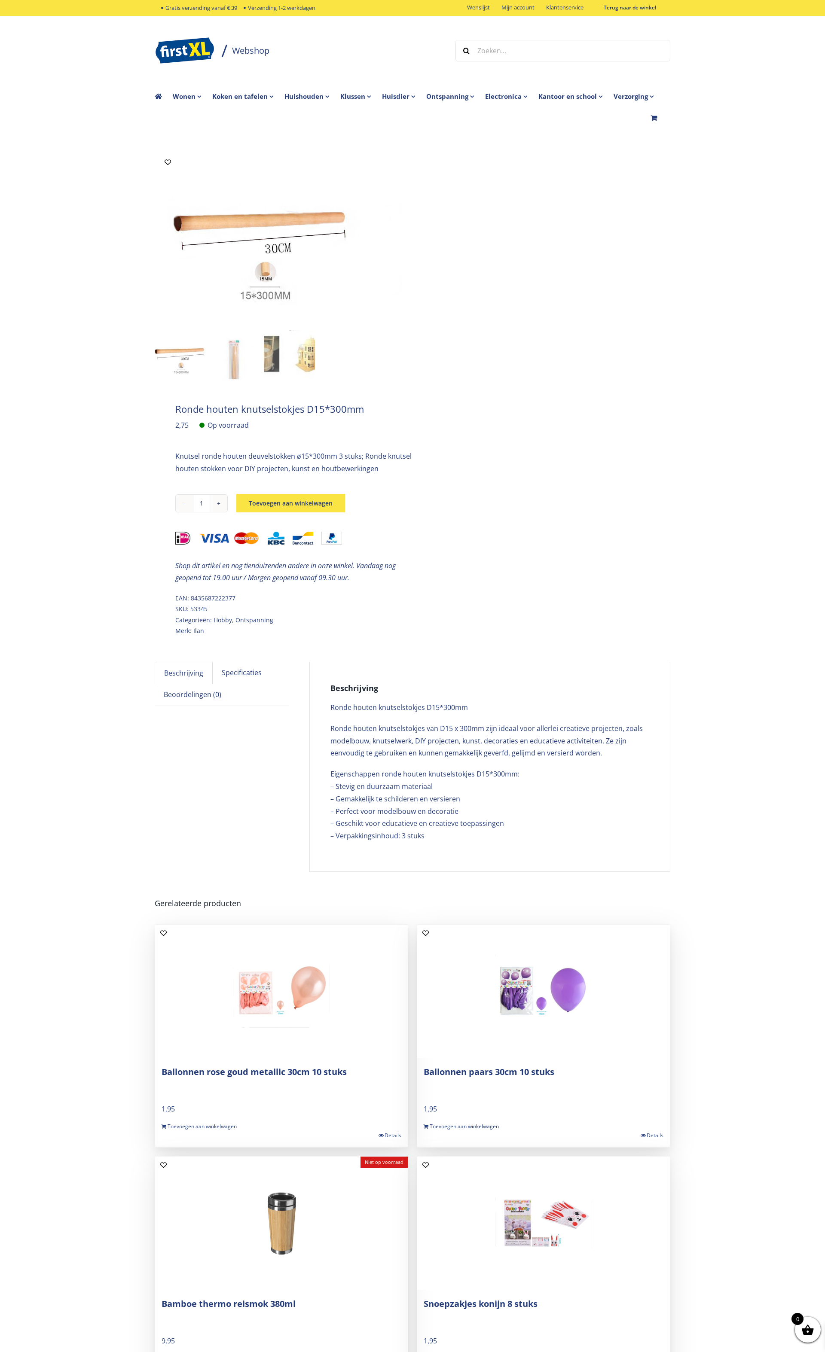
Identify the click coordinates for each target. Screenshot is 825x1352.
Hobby (223, 620)
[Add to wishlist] (167, 162)
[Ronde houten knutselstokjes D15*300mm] (262, 238)
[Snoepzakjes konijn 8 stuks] (543, 1223)
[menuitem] (192, 96)
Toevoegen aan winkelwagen (291, 503)
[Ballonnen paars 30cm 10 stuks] (543, 991)
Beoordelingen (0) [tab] (192, 694)
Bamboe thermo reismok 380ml (229, 1303)
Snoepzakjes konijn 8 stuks (481, 1303)
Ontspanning (254, 620)
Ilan (198, 631)
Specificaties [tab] (242, 672)
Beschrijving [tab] (183, 673)
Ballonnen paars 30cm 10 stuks (489, 1072)
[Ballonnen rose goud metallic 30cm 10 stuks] (281, 991)
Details (393, 1135)
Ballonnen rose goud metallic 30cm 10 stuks (254, 1072)
